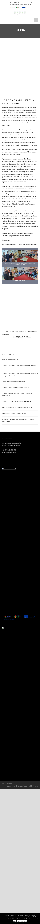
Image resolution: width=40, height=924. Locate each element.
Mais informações (22, 921)
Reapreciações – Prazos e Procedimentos (14, 413)
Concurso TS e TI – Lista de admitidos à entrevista (16, 401)
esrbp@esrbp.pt (27, 2)
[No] (38, 918)
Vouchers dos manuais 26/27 (10, 359)
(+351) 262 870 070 (14, 2)
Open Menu (36, 20)
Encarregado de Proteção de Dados (20, 4)
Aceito (14, 921)
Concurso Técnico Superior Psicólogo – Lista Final (16, 387)
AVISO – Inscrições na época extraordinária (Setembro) (17, 407)
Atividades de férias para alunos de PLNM (13, 381)
